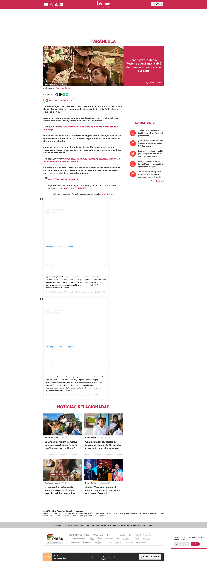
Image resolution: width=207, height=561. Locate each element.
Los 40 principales (87, 535)
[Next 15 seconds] (109, 557)
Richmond (74, 542)
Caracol (146, 535)
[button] (45, 4)
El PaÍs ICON (108, 542)
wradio (99, 538)
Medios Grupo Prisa (54, 542)
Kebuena (144, 538)
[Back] (92, 557)
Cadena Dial (118, 538)
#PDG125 (52, 179)
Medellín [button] (56, 556)
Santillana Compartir (112, 535)
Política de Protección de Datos (98, 525)
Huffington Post (79, 538)
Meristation (140, 542)
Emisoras (68, 525)
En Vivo (158, 4)
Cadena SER (121, 535)
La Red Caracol (76, 292)
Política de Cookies (121, 525)
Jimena (72, 395)
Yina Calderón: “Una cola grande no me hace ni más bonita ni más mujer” (80, 128)
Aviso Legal (78, 525)
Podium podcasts (98, 542)
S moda (118, 542)
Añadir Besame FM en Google (60, 100)
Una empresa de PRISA (54, 537)
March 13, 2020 (106, 194)
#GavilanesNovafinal (67, 179)
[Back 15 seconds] (98, 557)
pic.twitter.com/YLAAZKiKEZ (73, 188)
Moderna (86, 542)
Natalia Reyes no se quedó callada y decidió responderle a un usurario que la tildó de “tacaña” (81, 160)
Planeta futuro (135, 538)
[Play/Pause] (103, 557)
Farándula (103, 41)
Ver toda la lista (157, 181)
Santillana (99, 535)
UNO (92, 538)
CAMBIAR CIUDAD (150, 557)
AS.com (129, 535)
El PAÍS (76, 535)
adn (137, 535)
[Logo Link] (103, 4)
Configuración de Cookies (141, 525)
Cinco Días (108, 538)
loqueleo (129, 542)
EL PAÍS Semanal (126, 538)
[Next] (115, 557)
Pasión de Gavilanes (65, 88)
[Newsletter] (61, 4)
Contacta (58, 525)
